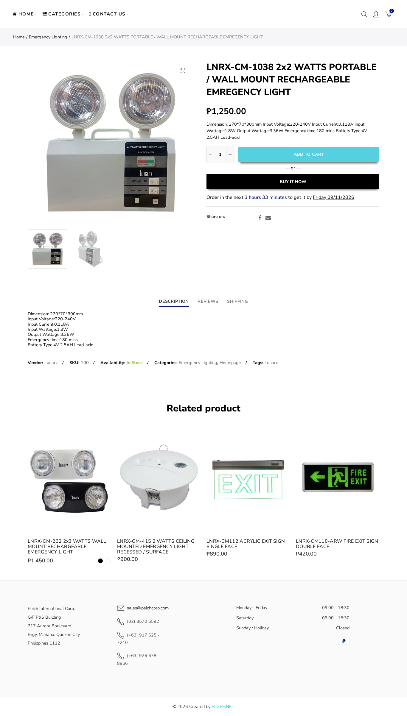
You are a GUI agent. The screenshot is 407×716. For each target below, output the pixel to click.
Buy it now (293, 182)
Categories (64, 14)
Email (268, 218)
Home (26, 14)
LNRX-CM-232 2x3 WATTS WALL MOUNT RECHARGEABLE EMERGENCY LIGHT (67, 547)
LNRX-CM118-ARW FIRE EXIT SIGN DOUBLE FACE (337, 544)
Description (174, 301)
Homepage (230, 363)
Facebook (259, 218)
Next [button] (177, 143)
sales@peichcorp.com (148, 608)
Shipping (237, 301)
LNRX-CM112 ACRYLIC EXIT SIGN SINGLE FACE (245, 544)
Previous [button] (44, 143)
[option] (110, 144)
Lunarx (51, 363)
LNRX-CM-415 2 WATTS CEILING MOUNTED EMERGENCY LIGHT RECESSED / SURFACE (156, 547)
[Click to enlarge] (182, 70)
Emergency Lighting (48, 37)
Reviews (208, 301)
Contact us (109, 14)
